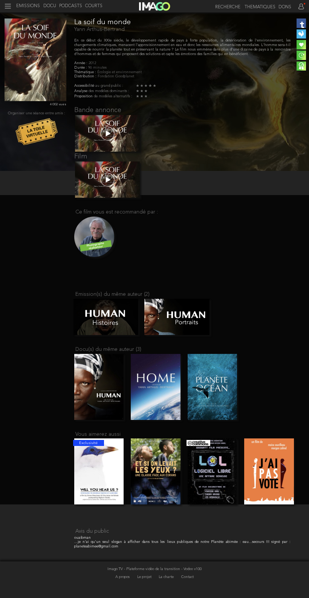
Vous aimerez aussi (98, 434)
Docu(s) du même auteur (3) (108, 349)
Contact (187, 577)
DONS (284, 7)
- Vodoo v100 (191, 569)
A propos (123, 577)
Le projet (145, 577)
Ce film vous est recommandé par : (116, 212)
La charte (167, 577)
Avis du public (92, 531)
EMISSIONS (28, 6)
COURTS (93, 6)
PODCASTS (70, 6)
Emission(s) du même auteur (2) (112, 294)
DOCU (49, 6)
